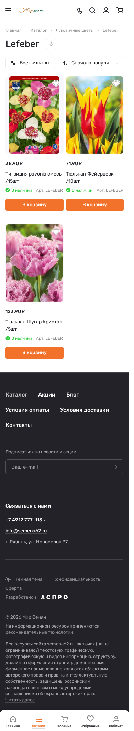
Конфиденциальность (76, 579)
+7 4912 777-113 (23, 520)
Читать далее (20, 699)
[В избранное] (56, 83)
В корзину (34, 205)
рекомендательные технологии (39, 632)
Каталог (16, 394)
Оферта (13, 588)
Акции (46, 394)
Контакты (18, 425)
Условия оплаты (27, 410)
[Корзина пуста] (119, 10)
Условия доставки (84, 410)
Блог (72, 394)
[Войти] (106, 10)
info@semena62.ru (26, 531)
